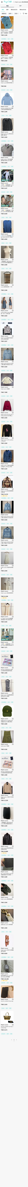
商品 (7, 5)
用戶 (20, 5)
